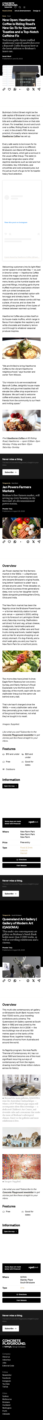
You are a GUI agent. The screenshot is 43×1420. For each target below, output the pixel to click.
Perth (4, 1411)
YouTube (6, 1384)
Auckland (6, 1405)
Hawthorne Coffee (11, 136)
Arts (22, 1288)
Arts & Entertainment (23, 11)
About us (6, 1357)
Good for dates (29, 763)
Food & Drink (7, 11)
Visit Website (21, 865)
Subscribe (8, 7)
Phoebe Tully (7, 509)
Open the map (9, 786)
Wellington (6, 1408)
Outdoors (10, 769)
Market (23, 853)
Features (9, 749)
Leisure (23, 851)
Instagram (6, 1381)
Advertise (6, 1360)
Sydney (5, 1396)
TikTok (5, 1387)
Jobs (4, 1363)
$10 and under (13, 754)
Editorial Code (8, 1366)
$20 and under (29, 756)
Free (8, 762)
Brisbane (6, 1402)
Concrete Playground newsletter (18, 735)
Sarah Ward (6, 56)
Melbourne (7, 1399)
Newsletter (7, 1375)
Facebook (6, 1378)
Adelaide (6, 1414)
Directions (23, 860)
